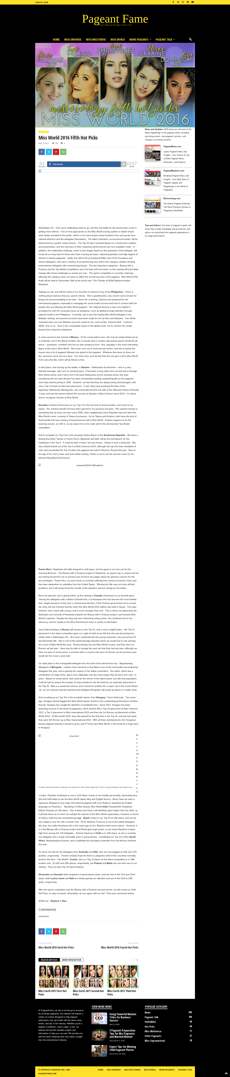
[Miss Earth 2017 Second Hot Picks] (88, 976)
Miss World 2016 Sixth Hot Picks (56, 947)
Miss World (118, 39)
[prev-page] (133, 960)
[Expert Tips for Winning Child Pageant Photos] (99, 1051)
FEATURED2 (150, 1022)
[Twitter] (49, 152)
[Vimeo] (188, 2)
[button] (190, 39)
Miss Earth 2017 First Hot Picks (52, 992)
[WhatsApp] (63, 152)
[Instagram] (178, 2)
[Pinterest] (56, 152)
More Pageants (139, 39)
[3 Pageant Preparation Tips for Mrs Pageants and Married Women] (99, 1035)
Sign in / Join (41, 2)
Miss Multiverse (153, 1031)
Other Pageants (153, 1036)
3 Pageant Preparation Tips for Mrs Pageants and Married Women (122, 1033)
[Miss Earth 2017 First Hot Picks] (54, 976)
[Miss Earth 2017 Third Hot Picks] (123, 976)
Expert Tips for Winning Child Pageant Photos (123, 1048)
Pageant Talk (164, 39)
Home (56, 39)
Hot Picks (44, 132)
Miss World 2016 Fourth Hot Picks (119, 947)
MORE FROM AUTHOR (71, 959)
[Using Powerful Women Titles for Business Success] (99, 1018)
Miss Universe (72, 39)
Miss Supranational (155, 1040)
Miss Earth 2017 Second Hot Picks (88, 992)
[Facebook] (173, 2)
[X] (183, 2)
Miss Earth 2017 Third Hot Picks (121, 992)
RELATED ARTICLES (49, 959)
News (148, 1012)
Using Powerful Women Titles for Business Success (123, 1017)
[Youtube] (192, 2)
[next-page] (137, 960)
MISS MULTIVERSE (96, 39)
